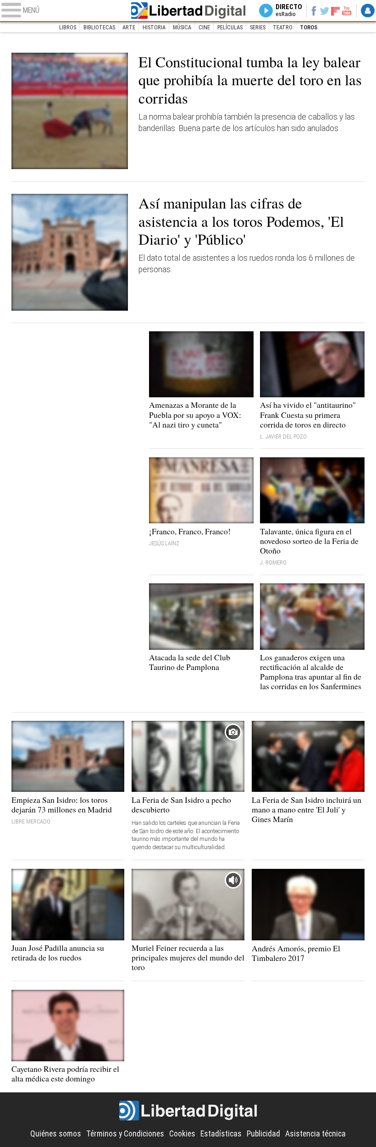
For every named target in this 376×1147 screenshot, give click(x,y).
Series (257, 27)
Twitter (324, 10)
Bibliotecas (99, 27)
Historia (154, 27)
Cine (204, 27)
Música (182, 27)
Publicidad (263, 1133)
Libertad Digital (188, 10)
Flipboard (335, 10)
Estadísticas (221, 1133)
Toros (308, 27)
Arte (128, 27)
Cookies (182, 1133)
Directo (289, 10)
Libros (67, 27)
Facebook (313, 10)
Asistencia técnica (315, 1133)
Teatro (283, 27)
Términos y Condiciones (125, 1133)
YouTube (346, 10)
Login (368, 10)
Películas (230, 27)
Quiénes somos (55, 1133)
